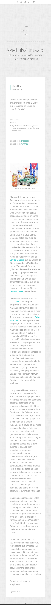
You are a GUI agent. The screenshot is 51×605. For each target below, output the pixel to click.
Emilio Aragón (22, 128)
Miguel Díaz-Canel (33, 128)
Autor (26, 34)
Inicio (26, 26)
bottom (25, 603)
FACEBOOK (25, 141)
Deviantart (25, 2)
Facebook (17, 2)
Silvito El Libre (16, 130)
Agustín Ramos (17, 126)
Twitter (21, 2)
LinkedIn (29, 2)
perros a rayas (16, 291)
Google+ (33, 2)
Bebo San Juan (27, 126)
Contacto (25, 30)
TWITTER (24, 144)
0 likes (14, 123)
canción (17, 301)
